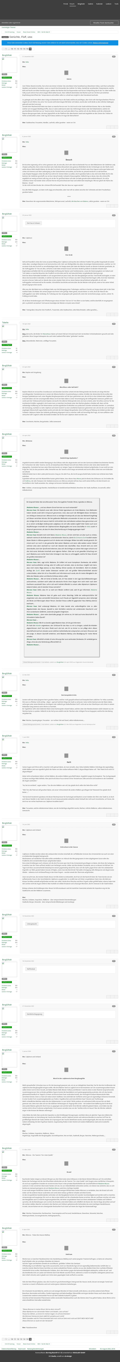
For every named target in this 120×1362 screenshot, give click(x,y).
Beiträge (4, 83)
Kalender (99, 4)
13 (21, 49)
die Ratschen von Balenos (79, 201)
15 (27, 49)
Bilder (3, 85)
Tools (116, 4)
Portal (65, 4)
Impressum (22, 1349)
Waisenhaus (47, 334)
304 (114, 324)
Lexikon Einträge (7, 87)
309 (114, 824)
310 (114, 916)
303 (114, 215)
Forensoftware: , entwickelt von (60, 1353)
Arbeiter (38, 625)
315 (114, 1229)
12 (18, 49)
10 (12, 49)
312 (114, 1006)
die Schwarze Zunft (79, 537)
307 (114, 675)
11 (15, 49)
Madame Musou (32, 507)
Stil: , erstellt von (60, 1356)
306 (114, 435)
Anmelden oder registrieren (11, 23)
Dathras (28, 481)
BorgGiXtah (60, 662)
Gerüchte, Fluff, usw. (21, 36)
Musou (79, 478)
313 (114, 1051)
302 (114, 136)
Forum (72, 4)
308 (114, 737)
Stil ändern (92, 1349)
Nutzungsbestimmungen (35, 1349)
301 (114, 56)
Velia (27, 62)
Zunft (37, 570)
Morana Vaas (31, 510)
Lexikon (108, 4)
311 (114, 961)
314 (114, 1149)
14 (24, 49)
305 (114, 367)
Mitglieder (81, 4)
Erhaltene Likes (6, 81)
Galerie (90, 4)
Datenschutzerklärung (9, 1349)
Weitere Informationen (100, 43)
